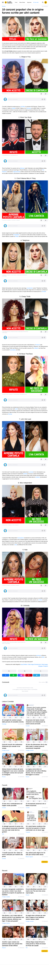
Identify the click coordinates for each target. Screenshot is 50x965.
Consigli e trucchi (5, 750)
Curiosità (27, 725)
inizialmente (29, 288)
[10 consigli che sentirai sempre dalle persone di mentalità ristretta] (13, 710)
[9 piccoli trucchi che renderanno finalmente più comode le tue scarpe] (13, 735)
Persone (4, 6)
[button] (9, 671)
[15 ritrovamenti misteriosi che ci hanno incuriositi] (37, 794)
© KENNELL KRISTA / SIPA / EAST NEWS (9, 642)
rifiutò (43, 657)
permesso (38, 655)
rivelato (16, 236)
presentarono (21, 537)
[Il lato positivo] (8, 2)
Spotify (13, 108)
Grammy (10, 414)
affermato (22, 168)
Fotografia (28, 832)
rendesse (37, 477)
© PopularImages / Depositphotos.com (20, 394)
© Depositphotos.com (6, 93)
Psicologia (4, 723)
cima (16, 544)
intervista (29, 108)
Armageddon (16, 234)
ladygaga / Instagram (43, 666)
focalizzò (38, 344)
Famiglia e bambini (30, 750)
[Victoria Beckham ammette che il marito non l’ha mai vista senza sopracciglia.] (37, 879)
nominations (13, 349)
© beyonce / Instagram (6, 585)
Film (3, 834)
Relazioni (4, 947)
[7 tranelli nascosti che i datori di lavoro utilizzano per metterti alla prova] (13, 843)
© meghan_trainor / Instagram (7, 394)
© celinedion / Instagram (15, 220)
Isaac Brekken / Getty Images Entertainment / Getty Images (34, 664)
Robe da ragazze (29, 856)
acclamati (31, 472)
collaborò (36, 348)
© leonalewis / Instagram (14, 585)
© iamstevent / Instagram (6, 220)
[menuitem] (16, 2)
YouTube (23, 106)
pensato (25, 473)
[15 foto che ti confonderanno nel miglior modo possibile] (13, 794)
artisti (16, 408)
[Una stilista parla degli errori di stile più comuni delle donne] (37, 843)
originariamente (16, 171)
